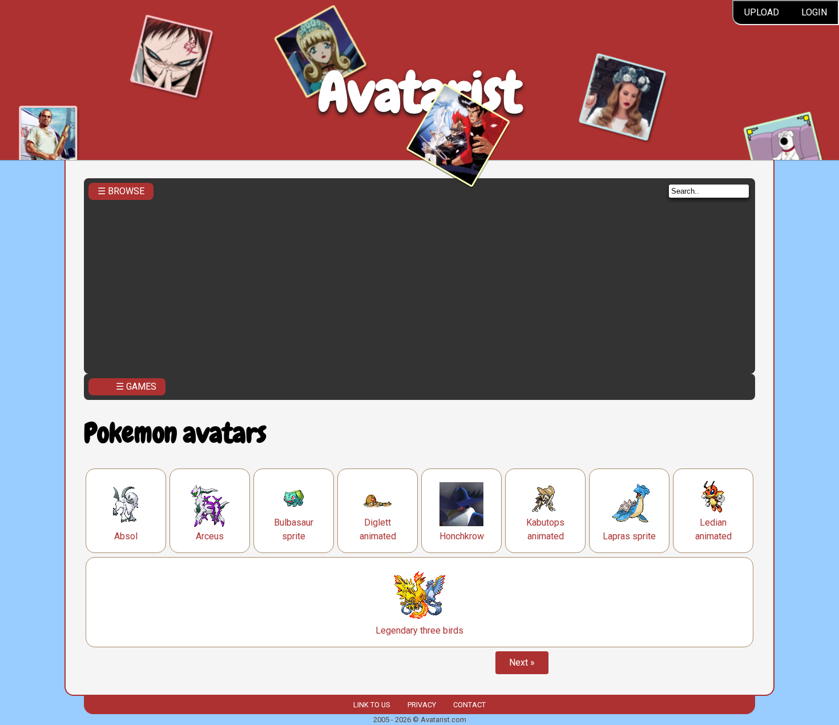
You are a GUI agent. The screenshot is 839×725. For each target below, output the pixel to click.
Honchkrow (461, 536)
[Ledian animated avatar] (713, 497)
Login (814, 12)
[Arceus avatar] (210, 504)
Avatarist (420, 92)
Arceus (210, 536)
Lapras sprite (629, 536)
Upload (761, 12)
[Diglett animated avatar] (378, 497)
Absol (126, 536)
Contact (469, 704)
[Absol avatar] (126, 504)
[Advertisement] (419, 283)
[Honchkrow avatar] (461, 504)
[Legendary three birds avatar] (419, 595)
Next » (522, 662)
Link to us (371, 704)
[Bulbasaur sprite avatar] (293, 497)
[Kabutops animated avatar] (546, 497)
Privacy (422, 704)
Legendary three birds (419, 630)
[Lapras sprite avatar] (629, 504)
